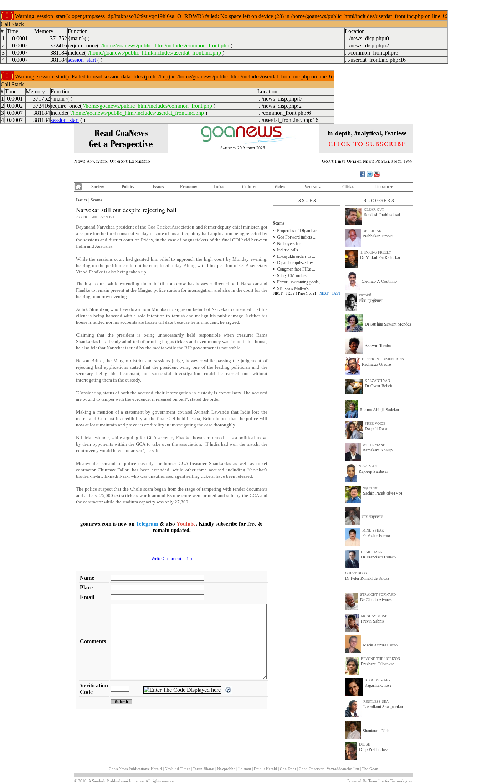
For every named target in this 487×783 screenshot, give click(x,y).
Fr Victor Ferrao (376, 535)
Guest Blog (356, 573)
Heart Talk (371, 552)
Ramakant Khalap (378, 449)
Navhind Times (177, 769)
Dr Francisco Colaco (378, 556)
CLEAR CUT (374, 209)
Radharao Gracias (377, 364)
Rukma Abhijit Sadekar (379, 409)
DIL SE (364, 744)
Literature (383, 186)
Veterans (312, 186)
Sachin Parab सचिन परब (382, 493)
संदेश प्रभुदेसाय (371, 300)
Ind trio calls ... (289, 249)
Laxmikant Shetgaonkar (383, 706)
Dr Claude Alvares (376, 599)
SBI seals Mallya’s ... (295, 288)
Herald (156, 769)
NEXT (324, 293)
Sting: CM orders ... (294, 275)
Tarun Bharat (203, 769)
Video (279, 186)
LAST (336, 293)
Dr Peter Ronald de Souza (367, 578)
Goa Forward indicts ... (296, 237)
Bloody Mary (378, 680)
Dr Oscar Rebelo (379, 385)
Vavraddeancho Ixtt (343, 769)
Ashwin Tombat (378, 345)
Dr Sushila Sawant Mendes (388, 324)
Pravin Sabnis (372, 621)
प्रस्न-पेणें (365, 295)
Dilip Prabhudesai (374, 749)
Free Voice (375, 423)
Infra (219, 186)
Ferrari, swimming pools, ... (300, 282)
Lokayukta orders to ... (296, 256)
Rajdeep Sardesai (373, 471)
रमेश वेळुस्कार (372, 516)
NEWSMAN (368, 466)
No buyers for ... (291, 243)
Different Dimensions (383, 359)
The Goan (370, 769)
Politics (128, 186)
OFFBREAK (372, 231)
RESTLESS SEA (376, 701)
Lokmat (244, 769)
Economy (188, 186)
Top (188, 558)
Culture (249, 186)
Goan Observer (311, 769)
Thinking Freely (375, 252)
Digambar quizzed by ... (297, 262)
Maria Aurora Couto (380, 645)
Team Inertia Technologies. (390, 781)
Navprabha (226, 769)
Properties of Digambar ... (299, 230)
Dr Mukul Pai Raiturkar (380, 257)
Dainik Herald (265, 769)
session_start (82, 60)
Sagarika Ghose (378, 685)
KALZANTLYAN (377, 381)
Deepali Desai (376, 428)
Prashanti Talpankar (377, 663)
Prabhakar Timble (378, 236)
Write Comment (166, 558)
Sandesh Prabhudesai (382, 214)
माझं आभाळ (370, 488)
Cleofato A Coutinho (379, 281)
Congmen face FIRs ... (296, 269)
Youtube (186, 523)
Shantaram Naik (376, 730)
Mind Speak (373, 530)
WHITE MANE (374, 445)
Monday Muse (374, 616)
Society (97, 186)
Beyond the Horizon (380, 659)
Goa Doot (288, 769)
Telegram (147, 523)
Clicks (348, 186)
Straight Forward (378, 595)
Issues (158, 186)
